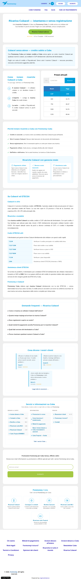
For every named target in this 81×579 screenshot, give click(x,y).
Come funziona (35, 10)
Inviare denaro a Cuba (70, 541)
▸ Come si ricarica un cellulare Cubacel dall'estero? (25, 311)
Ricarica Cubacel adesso (40, 32)
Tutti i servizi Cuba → (40, 441)
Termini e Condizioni (11, 550)
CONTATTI (44, 3)
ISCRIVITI (72, 3)
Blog (53, 10)
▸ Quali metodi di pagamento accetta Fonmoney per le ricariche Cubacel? (33, 325)
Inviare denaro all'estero (50, 542)
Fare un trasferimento (68, 10)
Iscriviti (40, 474)
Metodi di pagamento (30, 541)
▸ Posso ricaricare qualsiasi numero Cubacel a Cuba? (26, 334)
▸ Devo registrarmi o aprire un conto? (21, 320)
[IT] (52, 4)
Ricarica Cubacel (70, 550)
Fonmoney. (13, 572)
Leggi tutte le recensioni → (40, 389)
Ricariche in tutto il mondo (50, 549)
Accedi (60, 3)
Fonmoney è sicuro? (31, 545)
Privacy (11, 555)
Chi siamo (11, 541)
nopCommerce (44, 578)
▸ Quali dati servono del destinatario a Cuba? (23, 329)
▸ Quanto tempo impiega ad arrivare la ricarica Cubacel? (27, 315)
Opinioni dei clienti (30, 550)
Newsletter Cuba (70, 545)
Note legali (11, 545)
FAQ (46, 10)
